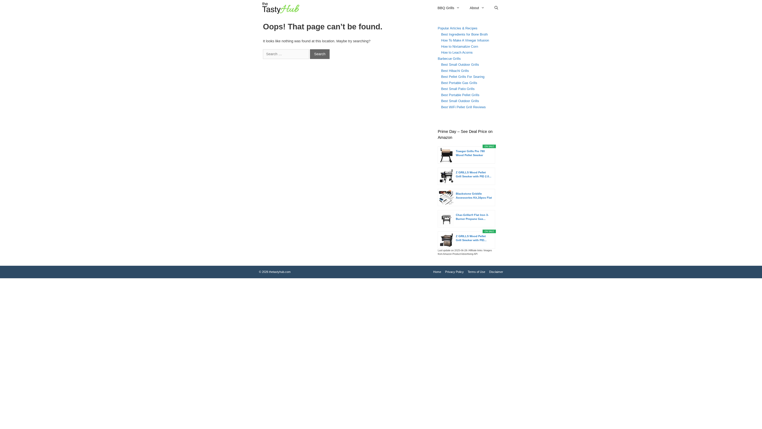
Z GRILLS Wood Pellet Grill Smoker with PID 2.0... (473, 174)
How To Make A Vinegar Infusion (465, 40)
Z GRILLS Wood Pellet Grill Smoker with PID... (471, 238)
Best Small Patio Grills (458, 89)
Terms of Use (476, 271)
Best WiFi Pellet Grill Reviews (463, 107)
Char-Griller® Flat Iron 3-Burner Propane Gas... (472, 216)
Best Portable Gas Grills (459, 83)
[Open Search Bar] (496, 8)
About (474, 8)
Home (437, 271)
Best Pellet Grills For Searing (462, 77)
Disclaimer (496, 271)
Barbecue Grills (449, 59)
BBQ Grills (446, 8)
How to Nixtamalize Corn (459, 46)
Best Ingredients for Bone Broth (464, 34)
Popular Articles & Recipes (457, 28)
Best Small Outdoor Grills (460, 65)
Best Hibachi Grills (455, 71)
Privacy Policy (454, 271)
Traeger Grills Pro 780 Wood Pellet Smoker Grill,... (470, 153)
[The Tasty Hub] (281, 8)
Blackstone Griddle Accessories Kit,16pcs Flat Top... (474, 196)
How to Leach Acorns (457, 52)
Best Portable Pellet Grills (460, 95)
